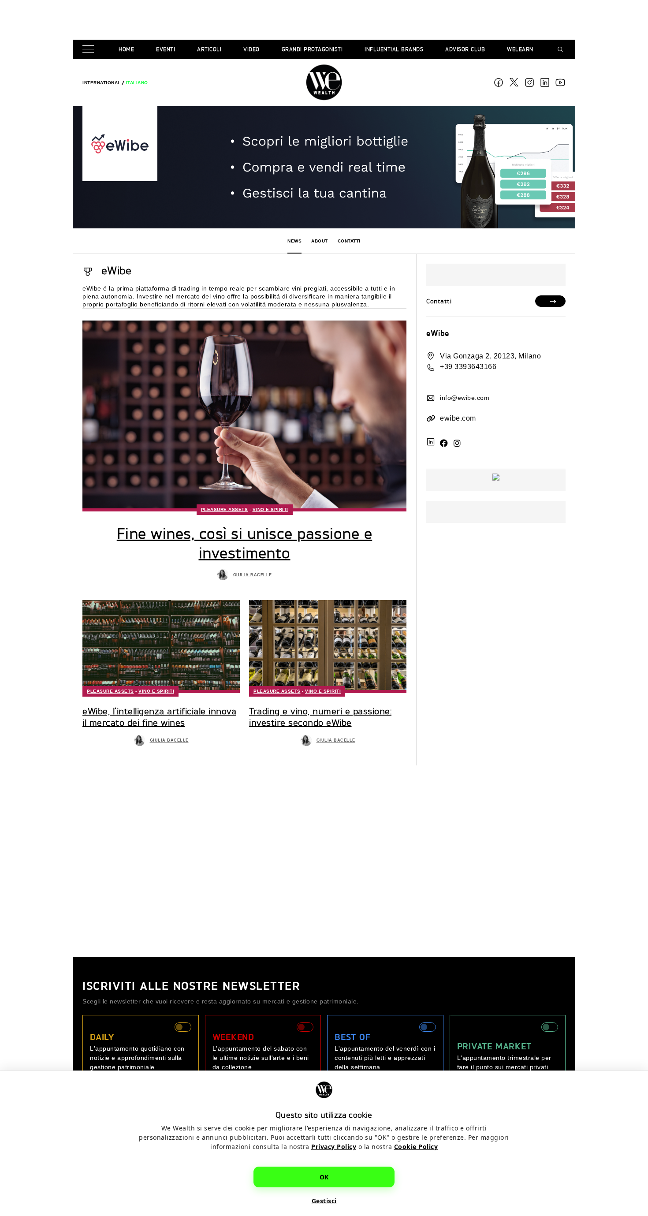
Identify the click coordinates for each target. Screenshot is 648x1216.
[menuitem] (101, 83)
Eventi (165, 49)
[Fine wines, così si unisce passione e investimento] (244, 416)
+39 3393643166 (468, 366)
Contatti (349, 241)
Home (126, 49)
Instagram (529, 82)
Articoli (209, 49)
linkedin (545, 82)
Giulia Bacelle (252, 575)
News (294, 241)
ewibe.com (458, 418)
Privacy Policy (333, 1146)
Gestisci (324, 1201)
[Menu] (89, 49)
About (319, 241)
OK (324, 1177)
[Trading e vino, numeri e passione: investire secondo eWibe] (327, 646)
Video (251, 49)
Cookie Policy (416, 1146)
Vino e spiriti (270, 509)
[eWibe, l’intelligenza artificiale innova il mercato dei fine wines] (161, 646)
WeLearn (520, 49)
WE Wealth (324, 82)
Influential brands (394, 49)
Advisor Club (465, 49)
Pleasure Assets (224, 509)
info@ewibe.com (464, 397)
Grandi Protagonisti (312, 49)
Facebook (498, 82)
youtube (560, 82)
